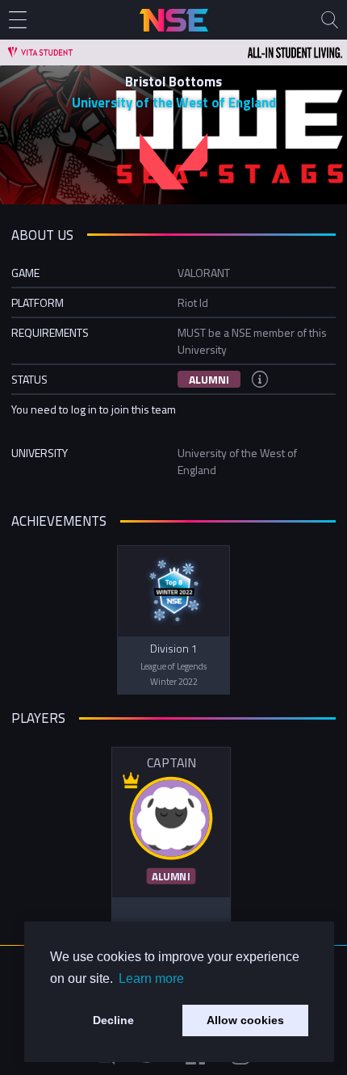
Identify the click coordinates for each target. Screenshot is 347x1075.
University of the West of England (174, 102)
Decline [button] (113, 1020)
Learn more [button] (151, 978)
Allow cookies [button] (245, 1020)
